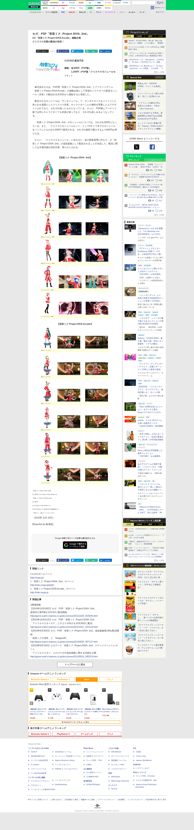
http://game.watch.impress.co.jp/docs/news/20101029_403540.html (64, 616)
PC (91, 12)
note (93, 51)
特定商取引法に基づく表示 (156, 800)
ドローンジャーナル (38, 769)
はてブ (79, 51)
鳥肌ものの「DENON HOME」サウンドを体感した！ (149, 86)
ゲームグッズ (87, 734)
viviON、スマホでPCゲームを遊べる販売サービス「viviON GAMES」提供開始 (150, 423)
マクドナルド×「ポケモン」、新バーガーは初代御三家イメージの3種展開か (150, 618)
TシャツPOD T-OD (94, 760)
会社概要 (121, 800)
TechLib (114, 789)
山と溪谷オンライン (94, 772)
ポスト (44, 51)
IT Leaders (35, 765)
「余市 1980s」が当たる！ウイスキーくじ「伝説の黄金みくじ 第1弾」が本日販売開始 (151, 437)
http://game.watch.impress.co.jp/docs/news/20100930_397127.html (64, 642)
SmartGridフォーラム (63, 752)
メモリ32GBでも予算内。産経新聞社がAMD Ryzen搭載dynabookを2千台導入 (150, 116)
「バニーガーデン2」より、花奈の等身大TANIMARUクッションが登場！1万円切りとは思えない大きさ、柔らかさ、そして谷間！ (151, 301)
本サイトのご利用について (38, 800)
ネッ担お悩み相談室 (38, 773)
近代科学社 (88, 781)
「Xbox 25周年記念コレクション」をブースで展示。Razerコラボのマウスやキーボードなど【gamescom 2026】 (150, 412)
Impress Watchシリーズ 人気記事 (145, 520)
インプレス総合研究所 (39, 760)
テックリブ (112, 785)
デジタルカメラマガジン (40, 781)
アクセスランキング (139, 32)
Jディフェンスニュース (120, 756)
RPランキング (133, 160)
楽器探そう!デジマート (95, 756)
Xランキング (135, 156)
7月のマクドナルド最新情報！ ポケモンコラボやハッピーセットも (148, 566)
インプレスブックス (62, 780)
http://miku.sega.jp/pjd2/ (42, 585)
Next (118, 703)
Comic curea (141, 756)
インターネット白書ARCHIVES (43, 789)
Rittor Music (88, 748)
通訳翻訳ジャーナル (119, 760)
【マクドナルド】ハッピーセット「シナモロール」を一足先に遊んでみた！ (150, 638)
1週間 (150, 36)
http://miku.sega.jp (39, 592)
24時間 (139, 36)
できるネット (36, 785)
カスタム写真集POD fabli (146, 780)
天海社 (138, 752)
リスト (52, 51)
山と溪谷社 (88, 769)
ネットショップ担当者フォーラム (68, 756)
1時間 (128, 36)
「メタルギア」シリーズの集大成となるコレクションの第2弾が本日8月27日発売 (150, 321)
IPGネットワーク (139, 772)
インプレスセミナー (62, 765)
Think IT (34, 752)
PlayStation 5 (63, 679)
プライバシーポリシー (106, 800)
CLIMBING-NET (92, 777)
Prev (32, 703)
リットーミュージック (94, 752)
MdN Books (115, 777)
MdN (110, 773)
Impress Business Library (65, 760)
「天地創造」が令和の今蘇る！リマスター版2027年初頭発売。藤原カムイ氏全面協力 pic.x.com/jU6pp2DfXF (145, 187)
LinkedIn (107, 51)
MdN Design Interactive (120, 781)
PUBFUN (136, 765)
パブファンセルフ (143, 768)
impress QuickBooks (144, 760)
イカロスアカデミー (119, 769)
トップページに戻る (75, 664)
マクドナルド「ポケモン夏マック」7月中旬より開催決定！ (150, 585)
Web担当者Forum (38, 756)
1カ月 (160, 36)
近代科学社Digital (93, 785)
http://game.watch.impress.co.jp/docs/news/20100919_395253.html (64, 656)
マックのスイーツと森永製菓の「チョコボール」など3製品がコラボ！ (150, 648)
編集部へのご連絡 (88, 800)
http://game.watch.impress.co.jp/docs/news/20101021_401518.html (64, 627)
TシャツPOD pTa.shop (145, 776)
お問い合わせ (56, 800)
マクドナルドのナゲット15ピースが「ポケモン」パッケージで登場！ (151, 601)
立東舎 (88, 765)
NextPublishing (61, 785)
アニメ (110, 679)
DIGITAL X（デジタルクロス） (66, 769)
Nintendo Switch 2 (40, 679)
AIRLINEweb (116, 752)
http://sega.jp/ (37, 577)
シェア (64, 51)
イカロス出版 (113, 748)
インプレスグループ (135, 800)
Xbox (86, 679)
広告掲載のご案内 (71, 800)
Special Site (135, 77)
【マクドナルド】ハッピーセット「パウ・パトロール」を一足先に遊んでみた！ (150, 628)
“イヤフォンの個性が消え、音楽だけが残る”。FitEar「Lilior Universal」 (150, 106)
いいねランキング (155, 160)
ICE (134, 748)
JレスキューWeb (117, 765)
